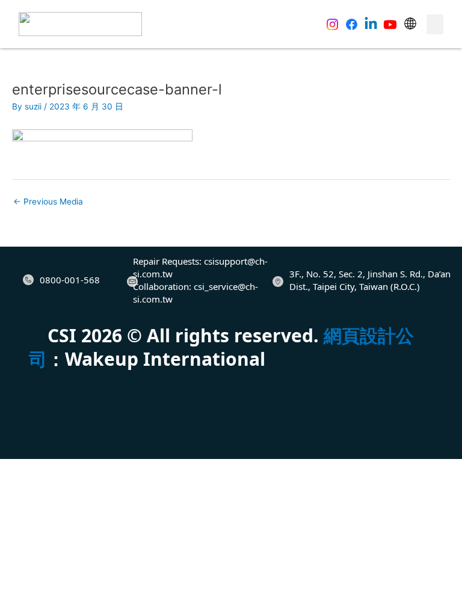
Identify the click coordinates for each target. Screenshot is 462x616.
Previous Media (48, 201)
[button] (435, 24)
